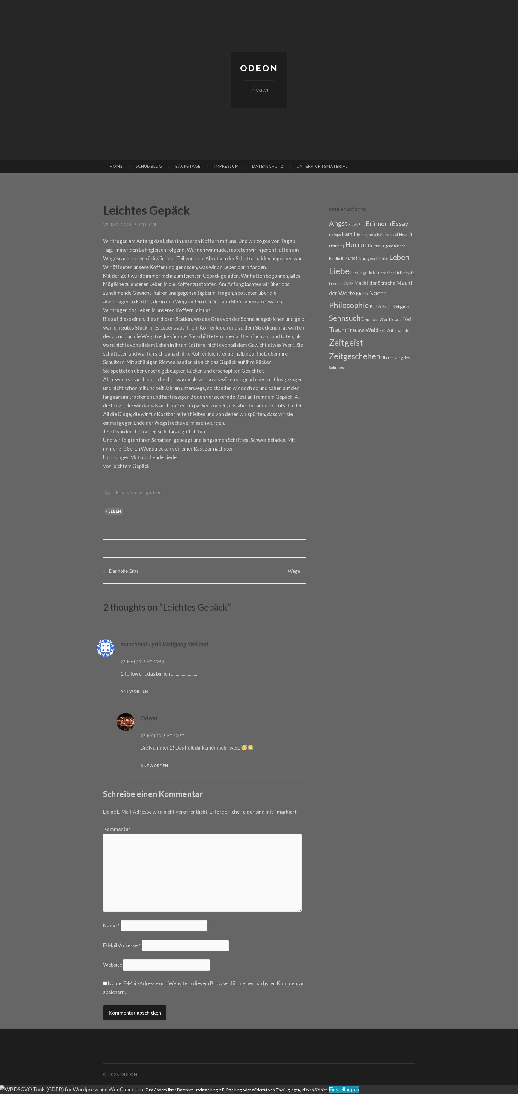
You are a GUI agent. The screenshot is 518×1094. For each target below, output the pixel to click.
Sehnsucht (346, 317)
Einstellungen (344, 1089)
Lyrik (348, 283)
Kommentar (116, 829)
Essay (400, 223)
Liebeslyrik (404, 272)
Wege (297, 571)
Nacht (377, 293)
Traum (337, 329)
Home (116, 166)
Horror (356, 244)
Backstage (188, 166)
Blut (362, 224)
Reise (386, 306)
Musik (362, 293)
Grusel (391, 234)
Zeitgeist (346, 342)
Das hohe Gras (120, 571)
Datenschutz (268, 166)
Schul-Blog (149, 166)
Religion (400, 306)
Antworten (134, 691)
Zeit (382, 330)
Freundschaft (372, 234)
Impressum (226, 166)
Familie (351, 234)
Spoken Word (377, 319)
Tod (406, 319)
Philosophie (349, 304)
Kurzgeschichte (373, 258)
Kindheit (336, 258)
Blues (353, 224)
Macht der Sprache (374, 283)
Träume (356, 330)
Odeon (259, 68)
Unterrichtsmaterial (322, 166)
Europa (335, 234)
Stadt (396, 319)
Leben (115, 511)
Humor (374, 245)
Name (111, 925)
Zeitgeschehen (354, 356)
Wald (371, 330)
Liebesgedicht (363, 272)
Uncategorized (146, 492)
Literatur (336, 283)
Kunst (351, 258)
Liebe (339, 271)
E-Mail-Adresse (122, 945)
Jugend (387, 246)
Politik (375, 306)
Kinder (399, 246)
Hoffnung (336, 246)
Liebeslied (386, 273)
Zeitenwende (398, 330)
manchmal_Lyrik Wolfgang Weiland (164, 644)
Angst (338, 223)
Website (112, 965)
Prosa (122, 492)
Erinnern (378, 223)
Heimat (405, 234)
